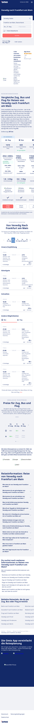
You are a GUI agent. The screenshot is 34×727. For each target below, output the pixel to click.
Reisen (9, 631)
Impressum (4, 714)
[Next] (30, 240)
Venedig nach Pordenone (8, 620)
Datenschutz (5, 717)
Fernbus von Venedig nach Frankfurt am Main (15, 577)
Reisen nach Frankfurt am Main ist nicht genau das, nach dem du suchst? (16, 590)
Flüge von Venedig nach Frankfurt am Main (15, 582)
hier (21, 392)
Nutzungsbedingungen (18, 714)
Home (3, 631)
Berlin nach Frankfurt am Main (10, 606)
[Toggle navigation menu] (32, 2)
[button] (10, 27)
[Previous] (5, 425)
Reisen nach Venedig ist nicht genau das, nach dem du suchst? (15, 586)
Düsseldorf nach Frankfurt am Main (12, 610)
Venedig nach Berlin (7, 624)
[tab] (9, 319)
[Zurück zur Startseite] (4, 2)
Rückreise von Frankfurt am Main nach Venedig (16, 575)
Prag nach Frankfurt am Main (10, 613)
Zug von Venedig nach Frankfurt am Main (14, 580)
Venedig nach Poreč (7, 617)
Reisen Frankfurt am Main (20, 631)
